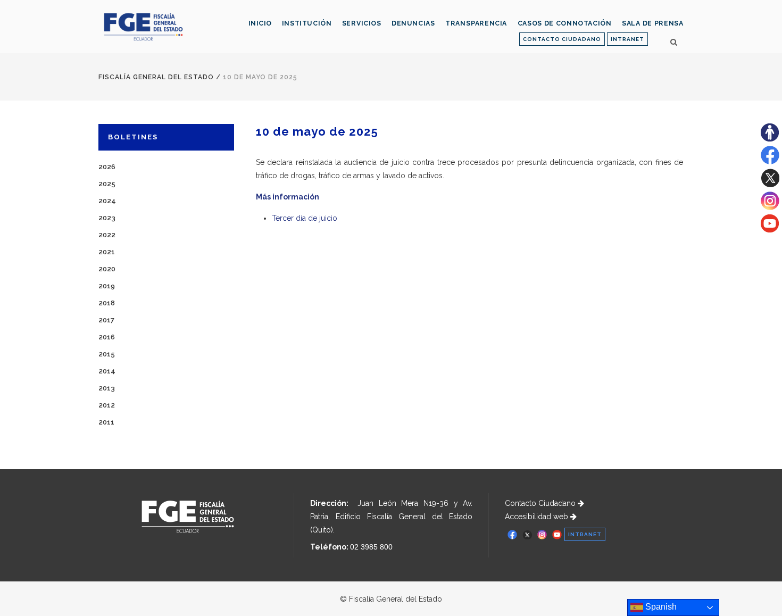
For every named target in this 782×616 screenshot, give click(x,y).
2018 (106, 303)
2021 (106, 252)
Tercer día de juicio (304, 218)
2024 (107, 201)
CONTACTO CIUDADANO (562, 39)
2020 (106, 269)
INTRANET (627, 39)
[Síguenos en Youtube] (769, 230)
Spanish (660, 606)
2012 (106, 405)
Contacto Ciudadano (541, 503)
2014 (106, 371)
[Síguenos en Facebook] (770, 161)
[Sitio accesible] (769, 139)
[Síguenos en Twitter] (770, 184)
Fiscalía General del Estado (156, 77)
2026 (106, 167)
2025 (106, 184)
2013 (106, 388)
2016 (106, 337)
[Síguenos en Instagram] (770, 207)
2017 (106, 320)
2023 (106, 218)
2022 (106, 235)
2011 (106, 422)
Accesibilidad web (537, 516)
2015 (106, 354)
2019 (106, 286)
